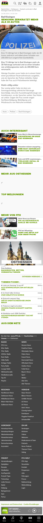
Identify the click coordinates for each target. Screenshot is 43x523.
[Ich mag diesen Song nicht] (39, 511)
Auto (5, 112)
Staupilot (25, 2)
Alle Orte (25, 381)
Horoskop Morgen (7, 431)
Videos (24, 434)
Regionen (5, 390)
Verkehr (25, 390)
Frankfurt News (27, 348)
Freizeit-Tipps (5, 476)
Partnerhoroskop (7, 443)
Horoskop (6, 425)
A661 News (26, 407)
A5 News (25, 405)
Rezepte (4, 467)
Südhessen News (7, 405)
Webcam (35, 2)
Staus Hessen (26, 393)
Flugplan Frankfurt (28, 416)
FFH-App (25, 461)
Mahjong (4, 488)
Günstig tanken (27, 410)
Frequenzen (25, 470)
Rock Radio (5, 357)
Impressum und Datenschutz (11, 504)
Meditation (5, 470)
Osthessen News (7, 396)
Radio (4, 342)
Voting (24, 452)
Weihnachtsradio (6, 372)
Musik (13, 521)
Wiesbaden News (27, 351)
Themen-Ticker (10, 282)
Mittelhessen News (7, 399)
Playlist (20, 2)
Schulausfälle (26, 419)
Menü (38, 521)
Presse (24, 479)
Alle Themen (26, 384)
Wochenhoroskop (7, 434)
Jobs (23, 473)
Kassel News (26, 357)
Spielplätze (4, 464)
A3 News (25, 402)
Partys (3, 497)
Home (4, 521)
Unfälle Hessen (27, 399)
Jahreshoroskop (6, 440)
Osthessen (14, 9)
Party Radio (5, 366)
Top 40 (3, 378)
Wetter (30, 2)
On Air (24, 425)
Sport (23, 375)
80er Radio (5, 348)
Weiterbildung (26, 485)
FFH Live (4, 345)
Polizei (12, 112)
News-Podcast (26, 446)
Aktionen (25, 431)
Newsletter (25, 464)
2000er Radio (6, 354)
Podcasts (25, 443)
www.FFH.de (15, 336)
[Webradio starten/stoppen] (34, 511)
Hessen (4, 338)
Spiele (3, 485)
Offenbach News (27, 363)
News (24, 342)
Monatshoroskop (7, 437)
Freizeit (4, 458)
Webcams (25, 437)
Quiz (2, 494)
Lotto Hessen (5, 482)
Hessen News (26, 345)
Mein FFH (40, 2)
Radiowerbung (26, 482)
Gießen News (26, 366)
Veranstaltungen (6, 461)
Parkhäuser (25, 413)
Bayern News (26, 372)
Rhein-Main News (7, 402)
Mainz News (26, 354)
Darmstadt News (27, 360)
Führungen (25, 476)
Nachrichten (5, 9)
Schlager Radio (6, 363)
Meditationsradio (7, 375)
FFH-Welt (26, 458)
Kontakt (24, 467)
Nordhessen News (7, 393)
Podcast (21, 521)
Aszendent (4, 446)
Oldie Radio (5, 360)
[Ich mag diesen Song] (29, 511)
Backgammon (5, 491)
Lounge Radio (5, 369)
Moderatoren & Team (29, 440)
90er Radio (5, 351)
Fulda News (25, 369)
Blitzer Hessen (26, 396)
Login (23, 488)
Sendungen (25, 428)
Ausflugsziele (5, 473)
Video (30, 521)
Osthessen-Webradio (31, 276)
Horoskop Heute (7, 428)
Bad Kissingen (24, 112)
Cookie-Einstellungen (31, 504)
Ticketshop (5, 479)
